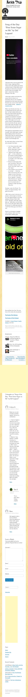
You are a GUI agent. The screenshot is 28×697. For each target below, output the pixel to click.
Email (6, 568)
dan (18, 325)
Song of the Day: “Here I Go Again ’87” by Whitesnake (10, 358)
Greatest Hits (8, 652)
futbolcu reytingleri (9, 669)
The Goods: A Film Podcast (12, 318)
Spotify (19, 321)
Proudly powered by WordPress (12, 690)
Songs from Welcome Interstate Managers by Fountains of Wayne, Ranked (15, 339)
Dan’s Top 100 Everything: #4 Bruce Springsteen (16, 345)
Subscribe (7, 592)
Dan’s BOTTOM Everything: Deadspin (13, 669)
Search (6, 656)
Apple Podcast (14, 321)
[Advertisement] (14, 379)
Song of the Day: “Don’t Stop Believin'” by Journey (20, 358)
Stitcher (7, 322)
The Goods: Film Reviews (11, 315)
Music (13, 325)
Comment (7, 547)
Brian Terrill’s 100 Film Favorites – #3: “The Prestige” (14, 665)
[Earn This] (14, 2)
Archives (7, 654)
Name (7, 563)
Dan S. (6, 37)
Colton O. (12, 407)
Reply (11, 482)
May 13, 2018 (12, 36)
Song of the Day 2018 (9, 328)
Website (7, 574)
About (6, 650)
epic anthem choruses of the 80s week (13, 326)
